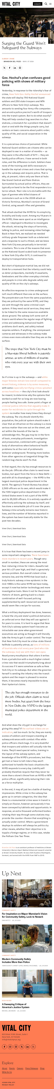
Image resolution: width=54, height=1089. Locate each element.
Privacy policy (8, 1085)
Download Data (19, 528)
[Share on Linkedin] (14, 67)
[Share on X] (4, 67)
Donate (37, 4)
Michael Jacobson (9, 1011)
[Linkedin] (27, 1046)
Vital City (11, 1082)
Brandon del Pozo (12, 61)
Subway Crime (8, 59)
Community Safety (9, 910)
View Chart (7, 528)
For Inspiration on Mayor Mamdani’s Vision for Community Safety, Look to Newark (24, 915)
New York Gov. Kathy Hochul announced (29, 94)
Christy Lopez (18, 966)
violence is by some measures (33, 384)
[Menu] (50, 4)
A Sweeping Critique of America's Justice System (16, 1005)
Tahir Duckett (7, 966)
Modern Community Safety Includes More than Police (16, 960)
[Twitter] (21, 1046)
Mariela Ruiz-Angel (31, 966)
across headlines (10, 391)
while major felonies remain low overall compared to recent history (26, 380)
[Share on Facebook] (9, 67)
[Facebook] (4, 1046)
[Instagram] (16, 1046)
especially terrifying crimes (27, 387)
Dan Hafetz (6, 920)
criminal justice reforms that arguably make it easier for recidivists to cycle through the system (26, 409)
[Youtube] (10, 1046)
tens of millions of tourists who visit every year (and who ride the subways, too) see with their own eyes (25, 648)
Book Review (7, 1000)
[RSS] (33, 1046)
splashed (47, 387)
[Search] (46, 4)
